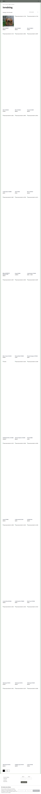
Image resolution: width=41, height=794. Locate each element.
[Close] (40, 786)
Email (29, 776)
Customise (22, 790)
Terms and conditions (6, 777)
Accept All (36, 790)
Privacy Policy (5, 781)
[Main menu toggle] (38, 1)
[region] (20, 790)
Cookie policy (5, 778)
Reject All (29, 790)
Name (23, 776)
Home (4, 4)
